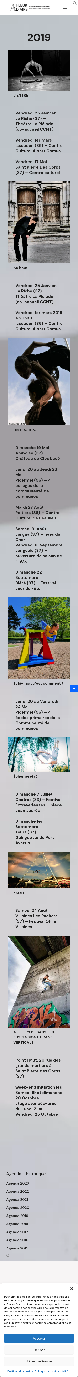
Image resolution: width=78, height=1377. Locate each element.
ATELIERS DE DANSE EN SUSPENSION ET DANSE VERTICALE (34, 1037)
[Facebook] (74, 688)
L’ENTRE (20, 95)
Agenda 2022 (17, 1191)
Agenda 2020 (17, 1207)
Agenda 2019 (17, 1215)
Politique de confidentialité (51, 1371)
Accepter (39, 1338)
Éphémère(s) (25, 776)
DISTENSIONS (25, 429)
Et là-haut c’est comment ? (38, 683)
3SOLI (18, 892)
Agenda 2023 (17, 1183)
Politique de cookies (20, 1371)
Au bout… (21, 267)
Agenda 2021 (17, 1199)
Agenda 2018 (17, 1224)
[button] (72, 1288)
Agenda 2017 (17, 1232)
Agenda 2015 (17, 1248)
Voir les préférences (39, 1361)
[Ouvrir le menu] (65, 7)
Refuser (39, 1350)
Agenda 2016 (17, 1240)
